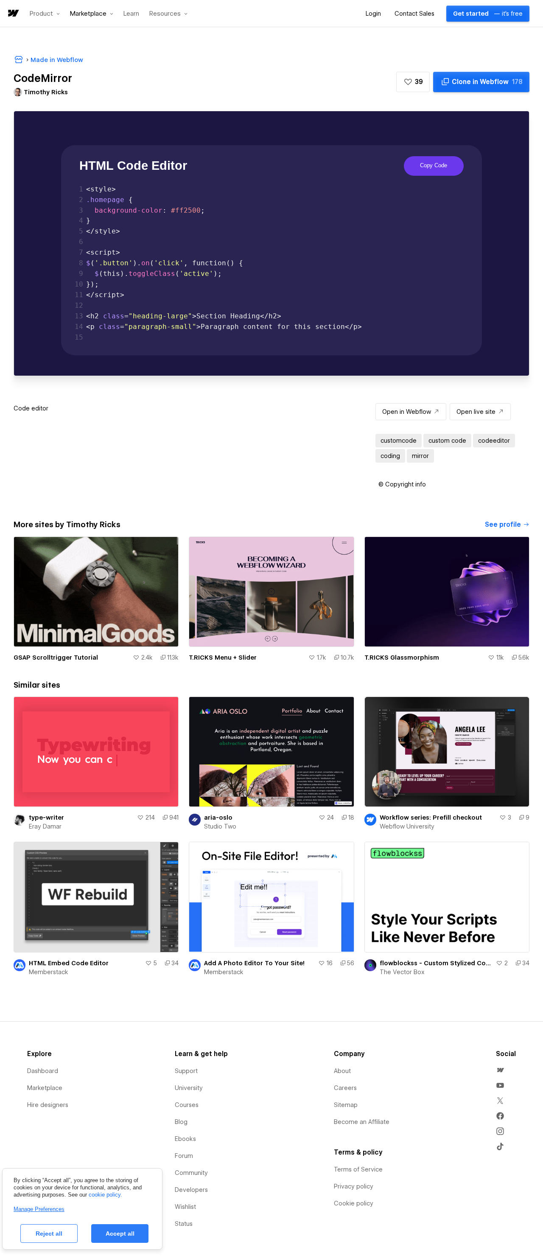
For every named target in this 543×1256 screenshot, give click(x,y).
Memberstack (48, 972)
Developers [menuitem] (191, 1189)
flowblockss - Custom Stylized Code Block (436, 963)
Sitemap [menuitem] (346, 1104)
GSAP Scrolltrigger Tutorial (56, 657)
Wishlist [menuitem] (185, 1206)
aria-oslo (218, 817)
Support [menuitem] (186, 1071)
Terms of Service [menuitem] (358, 1169)
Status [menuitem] (184, 1223)
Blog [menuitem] (181, 1121)
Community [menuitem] (191, 1172)
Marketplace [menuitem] (44, 1088)
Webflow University (407, 826)
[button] (45, 13)
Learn (131, 13)
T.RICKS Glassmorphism (401, 657)
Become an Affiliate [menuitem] (361, 1121)
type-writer (46, 817)
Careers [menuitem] (345, 1088)
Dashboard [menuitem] (42, 1071)
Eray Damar (45, 826)
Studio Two (220, 826)
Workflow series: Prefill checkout (431, 817)
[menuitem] (500, 1070)
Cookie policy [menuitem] (353, 1203)
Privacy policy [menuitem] (353, 1186)
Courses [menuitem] (187, 1104)
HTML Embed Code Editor (69, 963)
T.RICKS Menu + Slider (223, 657)
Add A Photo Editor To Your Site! (254, 963)
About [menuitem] (342, 1071)
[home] (13, 13)
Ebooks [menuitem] (185, 1138)
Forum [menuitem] (184, 1155)
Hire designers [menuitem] (47, 1104)
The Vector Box (402, 972)
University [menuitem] (189, 1088)
